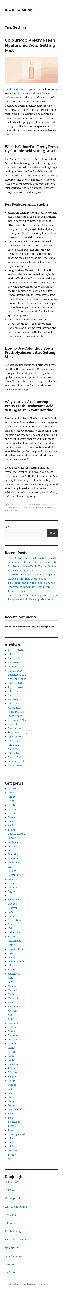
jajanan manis (16, 961)
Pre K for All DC (19, 10)
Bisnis (11, 817)
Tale (10, 1113)
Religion (12, 1076)
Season (12, 1092)
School (12, 1084)
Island (11, 957)
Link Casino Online (16, 1206)
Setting (13, 510)
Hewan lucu (14, 940)
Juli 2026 (13, 654)
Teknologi (14, 1121)
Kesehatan (14, 973)
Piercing (12, 1043)
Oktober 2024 (16, 728)
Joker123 (10, 1223)
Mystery (12, 1010)
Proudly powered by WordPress (36, 1284)
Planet (11, 1047)
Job (10, 965)
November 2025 (17, 678)
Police (11, 1055)
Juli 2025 (13, 691)
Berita (11, 813)
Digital (12, 891)
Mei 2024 (13, 748)
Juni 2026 (13, 658)
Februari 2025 (16, 711)
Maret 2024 (14, 757)
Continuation (15, 874)
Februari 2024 (16, 761)
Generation (14, 920)
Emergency (14, 899)
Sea (10, 1088)
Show (11, 1101)
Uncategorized (16, 1134)
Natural (12, 1027)
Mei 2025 (13, 699)
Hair (10, 928)
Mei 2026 (13, 662)
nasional (13, 1023)
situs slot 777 (12, 1247)
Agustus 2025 (16, 687)
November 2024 (17, 724)
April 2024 (14, 752)
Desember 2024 (17, 720)
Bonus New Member (16, 1239)
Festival (12, 907)
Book (11, 825)
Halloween (14, 932)
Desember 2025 (17, 674)
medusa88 (11, 1272)
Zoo (10, 1158)
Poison (12, 1051)
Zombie (12, 1154)
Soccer (11, 1105)
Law (10, 981)
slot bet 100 (11, 1182)
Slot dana (10, 1214)
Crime (11, 883)
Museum (13, 1006)
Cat (10, 850)
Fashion (12, 903)
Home (11, 944)
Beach (11, 804)
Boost (30, 504)
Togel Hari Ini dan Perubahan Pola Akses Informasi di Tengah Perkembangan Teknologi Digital (31, 586)
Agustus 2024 (16, 736)
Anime (11, 796)
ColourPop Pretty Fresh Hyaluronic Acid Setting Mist (30, 45)
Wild (10, 1146)
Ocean (11, 1031)
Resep (11, 1080)
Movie (11, 1002)
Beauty (12, 809)
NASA (11, 1018)
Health (12, 936)
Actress (12, 788)
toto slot (10, 1264)
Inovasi (12, 953)
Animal (12, 792)
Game (11, 916)
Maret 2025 (14, 707)
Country (12, 879)
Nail (10, 1014)
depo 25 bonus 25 (15, 1256)
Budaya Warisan (17, 833)
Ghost (11, 924)
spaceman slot (16, 1109)
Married (12, 990)
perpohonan (15, 1039)
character (13, 858)
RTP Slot (10, 1190)
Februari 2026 (16, 666)
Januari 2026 (15, 670)
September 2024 (17, 732)
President (13, 1064)
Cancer (12, 837)
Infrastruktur (15, 948)
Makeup (21, 504)
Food (11, 911)
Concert (12, 870)
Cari (7, 526)
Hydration (25, 507)
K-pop (11, 969)
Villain (11, 1138)
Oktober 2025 (16, 683)
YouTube (13, 1150)
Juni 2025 (13, 695)
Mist (7, 510)
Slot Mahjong (13, 1231)
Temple (12, 1125)
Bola (10, 821)
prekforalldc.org (14, 89)
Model (11, 994)
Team (11, 1117)
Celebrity (13, 854)
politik (11, 1060)
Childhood (14, 862)
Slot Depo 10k (13, 1198)
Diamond (13, 887)
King (10, 977)
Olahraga (13, 1035)
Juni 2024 (13, 744)
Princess (12, 1072)
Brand (11, 829)
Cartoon (12, 846)
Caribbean (13, 842)
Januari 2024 (15, 765)
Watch (11, 1142)
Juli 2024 (13, 740)
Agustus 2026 (16, 650)
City (10, 866)
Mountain (13, 998)
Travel (11, 1130)
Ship (10, 1097)
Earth (11, 895)
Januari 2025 (15, 715)
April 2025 (14, 703)
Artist (11, 800)
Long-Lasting (37, 507)
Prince (11, 1068)
